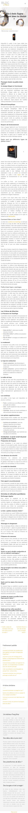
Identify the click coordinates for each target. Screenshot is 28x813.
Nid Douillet (12, 216)
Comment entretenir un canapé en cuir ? (13, 690)
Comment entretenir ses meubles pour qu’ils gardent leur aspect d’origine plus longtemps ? (13, 652)
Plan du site (14, 812)
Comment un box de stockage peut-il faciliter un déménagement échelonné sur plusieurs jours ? (13, 658)
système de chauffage (14, 222)
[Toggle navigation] (25, 3)
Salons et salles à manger (7, 29)
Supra (19, 174)
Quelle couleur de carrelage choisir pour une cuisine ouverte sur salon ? (7, 629)
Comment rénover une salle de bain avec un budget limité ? (21, 629)
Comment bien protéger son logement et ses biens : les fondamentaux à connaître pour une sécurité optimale (13, 664)
